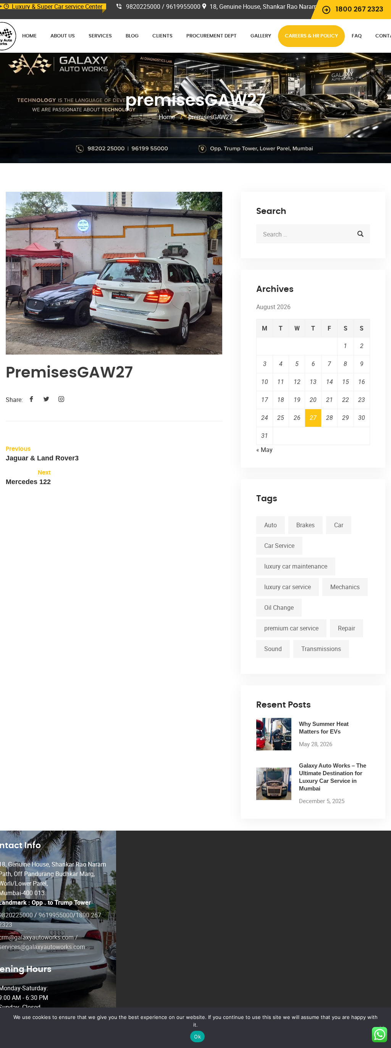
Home (29, 36)
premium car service (291, 628)
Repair (346, 628)
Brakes (305, 525)
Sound (273, 649)
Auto (270, 525)
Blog (132, 36)
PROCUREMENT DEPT (211, 36)
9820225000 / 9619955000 (163, 6)
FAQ (357, 36)
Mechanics (345, 587)
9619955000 (56, 915)
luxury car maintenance (295, 566)
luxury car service (287, 587)
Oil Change (279, 607)
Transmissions (321, 649)
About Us (62, 36)
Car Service (279, 545)
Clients (162, 36)
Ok (197, 1036)
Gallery (260, 36)
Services (100, 36)
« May (264, 449)
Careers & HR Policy (311, 36)
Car (338, 525)
